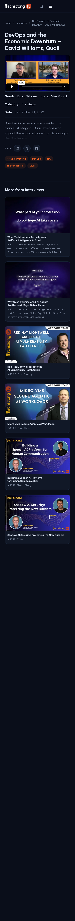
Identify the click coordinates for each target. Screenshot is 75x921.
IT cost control (15, 165)
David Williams (27, 96)
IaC (49, 158)
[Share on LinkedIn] (17, 148)
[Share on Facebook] (36, 148)
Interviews (21, 22)
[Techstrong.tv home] (18, 6)
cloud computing (16, 158)
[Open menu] (51, 6)
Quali (33, 165)
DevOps (36, 158)
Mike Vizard (59, 96)
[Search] (41, 6)
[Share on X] (27, 148)
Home (8, 22)
